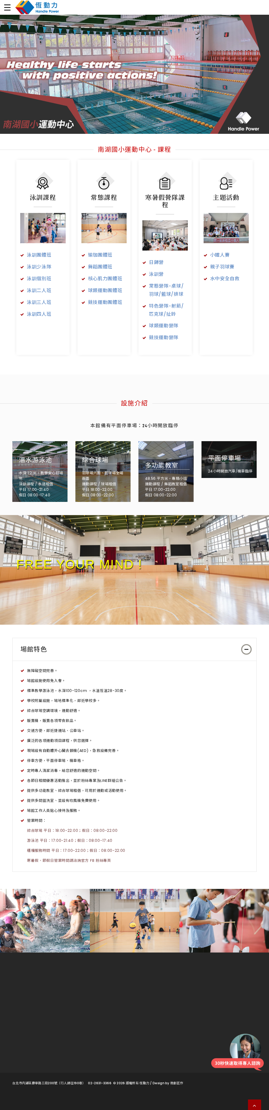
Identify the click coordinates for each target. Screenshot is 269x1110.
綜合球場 (95, 460)
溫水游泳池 (35, 460)
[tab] (134, 649)
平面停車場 (224, 458)
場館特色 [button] (33, 649)
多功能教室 (161, 466)
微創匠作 (176, 1083)
